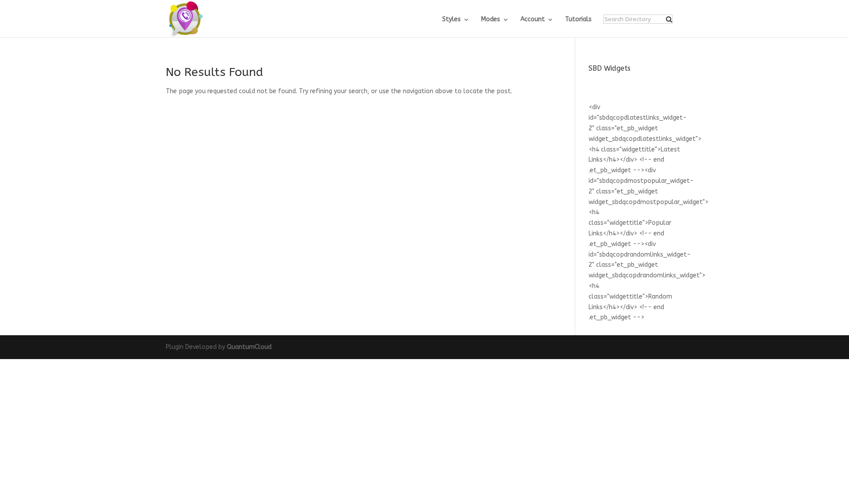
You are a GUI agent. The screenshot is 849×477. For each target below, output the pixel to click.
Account (532, 19)
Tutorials (578, 19)
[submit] (669, 19)
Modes (490, 19)
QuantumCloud (249, 347)
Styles (451, 19)
